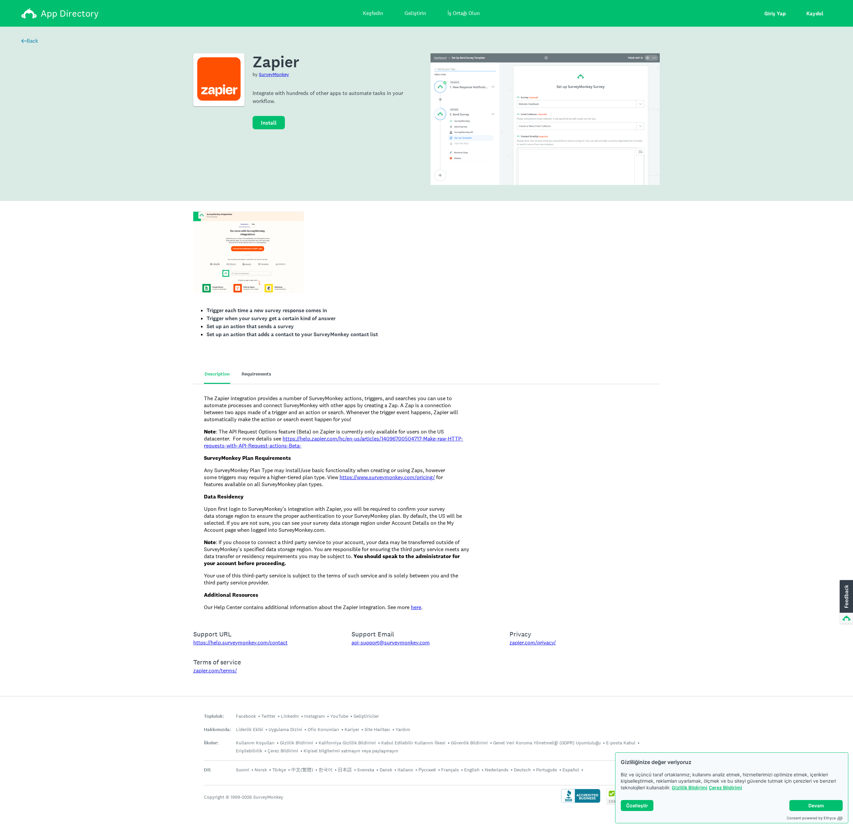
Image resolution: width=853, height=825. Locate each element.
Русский (427, 770)
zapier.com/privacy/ (532, 642)
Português (546, 770)
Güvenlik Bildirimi (469, 743)
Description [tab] (217, 374)
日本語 (345, 770)
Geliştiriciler (366, 716)
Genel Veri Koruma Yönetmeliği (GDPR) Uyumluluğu (547, 743)
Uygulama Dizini (285, 729)
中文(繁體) (302, 770)
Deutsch (522, 770)
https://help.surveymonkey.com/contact (240, 642)
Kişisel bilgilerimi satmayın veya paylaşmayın (351, 751)
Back (32, 40)
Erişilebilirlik (249, 751)
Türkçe (279, 770)
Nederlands (496, 770)
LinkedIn (290, 716)
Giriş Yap (775, 13)
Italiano (405, 770)
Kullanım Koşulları (255, 743)
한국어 (326, 770)
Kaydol (814, 13)
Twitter (268, 716)
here (416, 607)
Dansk (386, 770)
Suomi (242, 770)
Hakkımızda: (217, 729)
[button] (845, 602)
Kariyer (352, 729)
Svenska (365, 770)
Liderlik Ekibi (249, 729)
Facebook (246, 716)
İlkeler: (211, 743)
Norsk (261, 770)
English (471, 770)
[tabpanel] (426, 502)
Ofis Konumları (323, 729)
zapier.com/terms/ (215, 670)
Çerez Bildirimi (725, 787)
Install (269, 122)
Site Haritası (377, 729)
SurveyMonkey (274, 74)
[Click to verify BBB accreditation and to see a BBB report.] (580, 802)
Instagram (314, 716)
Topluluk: (214, 716)
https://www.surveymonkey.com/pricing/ (387, 477)
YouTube (339, 716)
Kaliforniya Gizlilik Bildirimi (347, 743)
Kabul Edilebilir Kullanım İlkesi (413, 743)
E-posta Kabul (620, 743)
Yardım (403, 729)
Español (570, 770)
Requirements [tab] (256, 374)
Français (450, 770)
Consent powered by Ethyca (811, 818)
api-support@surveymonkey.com (391, 642)
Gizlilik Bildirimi (689, 787)
